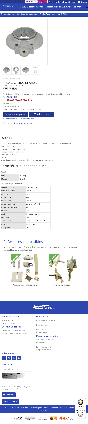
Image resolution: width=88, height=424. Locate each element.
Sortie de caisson (62, 285)
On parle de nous (43, 349)
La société (30, 7)
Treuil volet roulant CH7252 (56, 14)
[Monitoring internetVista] (18, 418)
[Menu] (84, 399)
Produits (39, 7)
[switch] (80, 415)
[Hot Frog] (66, 418)
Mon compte (7, 320)
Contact (77, 7)
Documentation (65, 7)
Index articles (42, 332)
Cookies (45, 408)
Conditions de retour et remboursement (19, 119)
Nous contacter (8, 323)
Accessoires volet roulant (25, 285)
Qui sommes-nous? (44, 339)
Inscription (12, 401)
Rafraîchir (10, 394)
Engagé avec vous (44, 347)
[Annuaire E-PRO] (53, 418)
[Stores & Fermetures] (42, 418)
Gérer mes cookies (56, 408)
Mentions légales (36, 408)
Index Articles (25, 408)
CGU (8, 408)
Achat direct (43, 114)
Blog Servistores (43, 325)
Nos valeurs (41, 342)
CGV (4, 408)
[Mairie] (30, 418)
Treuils (42, 14)
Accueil (23, 7)
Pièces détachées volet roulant (27, 14)
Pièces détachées (52, 7)
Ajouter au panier (17, 114)
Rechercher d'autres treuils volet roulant (19, 123)
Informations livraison (45, 320)
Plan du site (41, 329)
